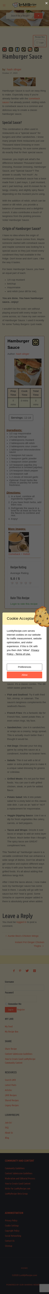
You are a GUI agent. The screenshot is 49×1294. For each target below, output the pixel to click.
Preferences (24, 667)
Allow (24, 675)
